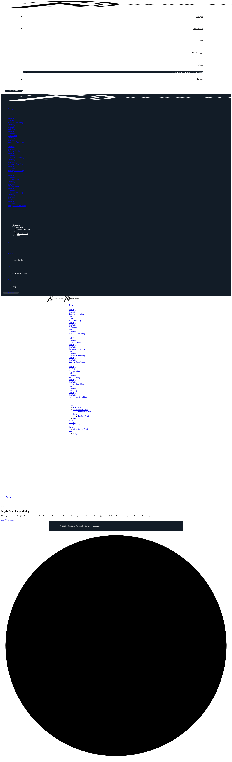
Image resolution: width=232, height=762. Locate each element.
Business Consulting (15, 123)
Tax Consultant (13, 180)
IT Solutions (12, 136)
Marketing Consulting (16, 142)
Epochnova (97, 526)
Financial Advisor (14, 151)
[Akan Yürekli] (55, 301)
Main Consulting (14, 129)
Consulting (12, 199)
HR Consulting (13, 186)
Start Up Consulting (15, 193)
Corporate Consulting (16, 158)
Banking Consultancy (16, 171)
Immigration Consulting (17, 206)
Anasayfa (9, 497)
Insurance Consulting (16, 164)
